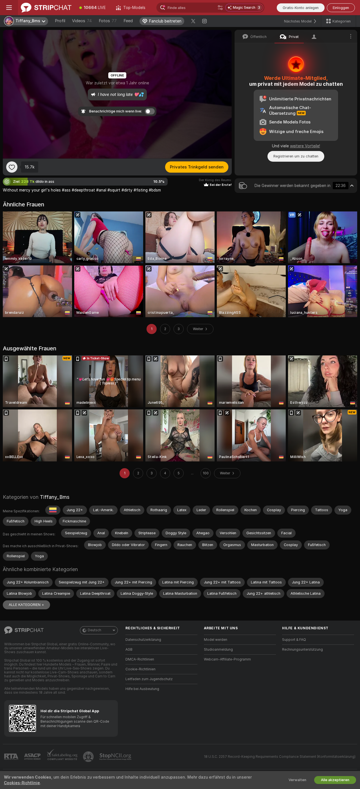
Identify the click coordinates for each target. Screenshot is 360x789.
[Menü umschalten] (9, 7)
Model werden (215, 640)
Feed (128, 20)
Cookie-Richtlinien (140, 669)
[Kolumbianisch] (52, 510)
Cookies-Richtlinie (22, 783)
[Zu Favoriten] (11, 167)
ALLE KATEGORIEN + (26, 605)
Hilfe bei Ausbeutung (142, 689)
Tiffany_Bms (54, 497)
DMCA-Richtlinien (139, 659)
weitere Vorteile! (305, 146)
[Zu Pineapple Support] (89, 756)
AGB (128, 650)
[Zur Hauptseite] (46, 7)
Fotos (108, 20)
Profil (60, 20)
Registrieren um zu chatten (295, 156)
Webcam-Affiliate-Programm (227, 659)
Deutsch (94, 630)
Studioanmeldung (218, 650)
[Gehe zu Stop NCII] (115, 756)
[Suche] (220, 8)
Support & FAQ (294, 640)
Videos (82, 20)
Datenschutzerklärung (143, 640)
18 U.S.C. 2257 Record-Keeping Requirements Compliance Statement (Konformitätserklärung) (280, 757)
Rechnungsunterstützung (302, 650)
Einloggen (341, 8)
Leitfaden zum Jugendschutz (149, 679)
